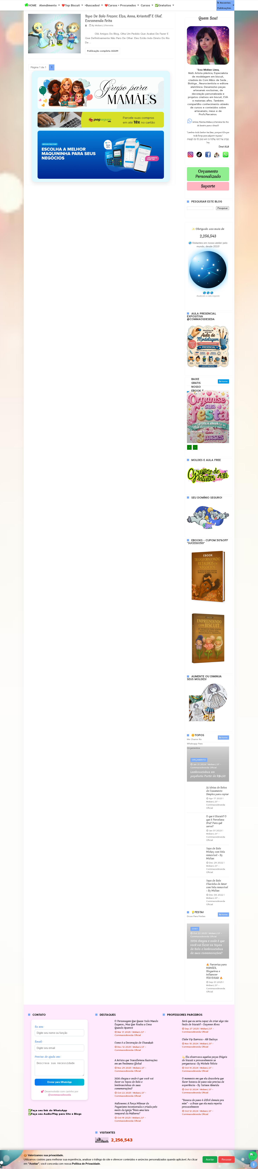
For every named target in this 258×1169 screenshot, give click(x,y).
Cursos (145, 5)
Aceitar (210, 1159)
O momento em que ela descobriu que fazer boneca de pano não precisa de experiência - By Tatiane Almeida (203, 1082)
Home (224, 381)
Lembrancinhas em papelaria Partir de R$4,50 (208, 774)
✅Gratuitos (163, 5)
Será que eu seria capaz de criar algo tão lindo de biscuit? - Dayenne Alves (205, 1023)
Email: (38, 1041)
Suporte (208, 186)
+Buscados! (92, 5)
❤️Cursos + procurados (120, 5)
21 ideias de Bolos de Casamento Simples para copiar (217, 791)
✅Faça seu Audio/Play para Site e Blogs (54, 1114)
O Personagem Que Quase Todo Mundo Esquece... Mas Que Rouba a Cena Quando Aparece (136, 1024)
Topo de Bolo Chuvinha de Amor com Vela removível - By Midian (217, 885)
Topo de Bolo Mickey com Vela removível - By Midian (215, 853)
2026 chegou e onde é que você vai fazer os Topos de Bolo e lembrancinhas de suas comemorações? (207, 947)
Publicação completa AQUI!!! (102, 51)
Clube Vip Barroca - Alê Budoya (199, 1039)
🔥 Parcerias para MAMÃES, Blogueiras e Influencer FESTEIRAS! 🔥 (216, 971)
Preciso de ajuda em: (48, 1057)
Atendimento (48, 5)
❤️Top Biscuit (71, 5)
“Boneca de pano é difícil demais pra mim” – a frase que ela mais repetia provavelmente (203, 1103)
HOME (32, 5)
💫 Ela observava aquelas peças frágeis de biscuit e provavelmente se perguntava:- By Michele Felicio (204, 1060)
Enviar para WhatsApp (59, 1082)
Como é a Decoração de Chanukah (134, 1042)
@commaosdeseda (59, 1094)
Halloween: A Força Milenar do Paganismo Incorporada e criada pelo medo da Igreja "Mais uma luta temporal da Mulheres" (136, 1108)
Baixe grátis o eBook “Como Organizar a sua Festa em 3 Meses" (206, 427)
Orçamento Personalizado (208, 174)
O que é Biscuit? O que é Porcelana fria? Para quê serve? (216, 821)
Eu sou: (39, 1027)
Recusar (226, 1159)
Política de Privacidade (86, 1163)
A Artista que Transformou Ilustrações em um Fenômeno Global (136, 1062)
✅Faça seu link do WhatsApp (47, 1110)
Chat (195, 928)
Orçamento (199, 759)
